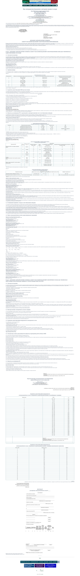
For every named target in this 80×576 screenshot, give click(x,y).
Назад (40, 558)
